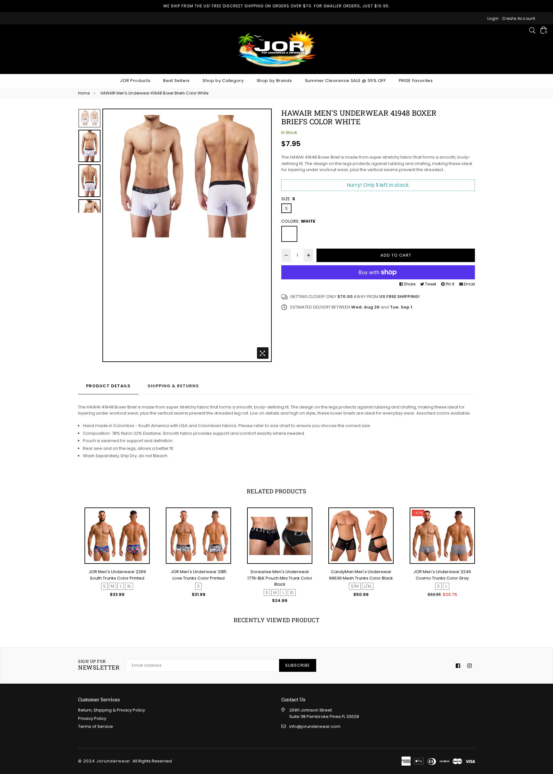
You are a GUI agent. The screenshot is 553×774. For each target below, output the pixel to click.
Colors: (298, 221)
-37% (336, 512)
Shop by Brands (274, 81)
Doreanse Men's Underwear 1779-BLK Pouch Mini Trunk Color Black (198, 578)
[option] (187, 179)
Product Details (108, 386)
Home (84, 93)
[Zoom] (262, 353)
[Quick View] (142, 523)
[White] (289, 234)
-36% (418, 512)
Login (493, 18)
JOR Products (135, 81)
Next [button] (263, 235)
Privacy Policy (92, 718)
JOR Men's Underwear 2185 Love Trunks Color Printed (117, 575)
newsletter (98, 665)
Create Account (518, 18)
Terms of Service (95, 726)
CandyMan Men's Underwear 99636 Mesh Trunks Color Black (280, 575)
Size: (288, 199)
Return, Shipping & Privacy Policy (111, 710)
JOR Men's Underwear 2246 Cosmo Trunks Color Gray (361, 575)
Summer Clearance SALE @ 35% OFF (345, 81)
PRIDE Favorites (416, 81)
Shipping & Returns (173, 386)
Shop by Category (223, 81)
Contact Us (293, 699)
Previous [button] (110, 235)
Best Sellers (176, 81)
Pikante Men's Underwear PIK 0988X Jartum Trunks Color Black (442, 578)
